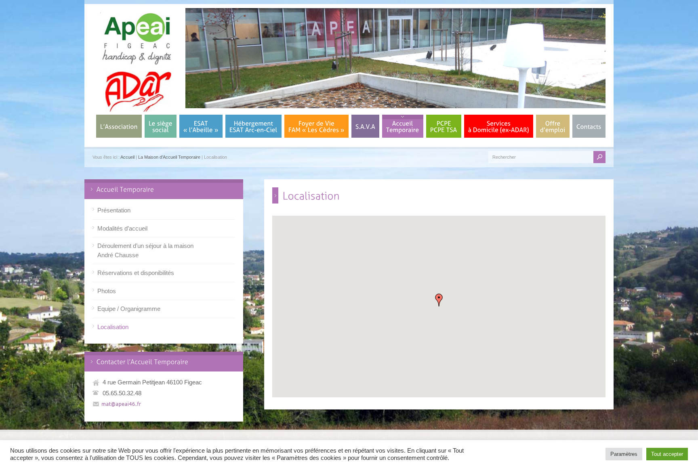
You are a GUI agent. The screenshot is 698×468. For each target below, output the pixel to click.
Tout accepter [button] (667, 454)
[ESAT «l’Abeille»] (201, 126)
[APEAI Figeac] (137, 109)
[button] (439, 300)
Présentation (113, 210)
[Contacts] (588, 126)
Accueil (127, 157)
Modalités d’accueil (122, 228)
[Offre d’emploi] (553, 126)
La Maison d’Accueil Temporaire (169, 157)
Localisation (112, 326)
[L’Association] (119, 126)
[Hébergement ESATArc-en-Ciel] (253, 126)
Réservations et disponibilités (135, 272)
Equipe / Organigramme (128, 308)
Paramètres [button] (623, 454)
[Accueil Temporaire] (402, 126)
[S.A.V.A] (365, 126)
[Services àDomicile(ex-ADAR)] (498, 126)
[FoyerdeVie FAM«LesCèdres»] (316, 126)
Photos (106, 291)
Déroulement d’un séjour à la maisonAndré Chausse (145, 250)
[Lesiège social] (161, 126)
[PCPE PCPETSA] (443, 126)
